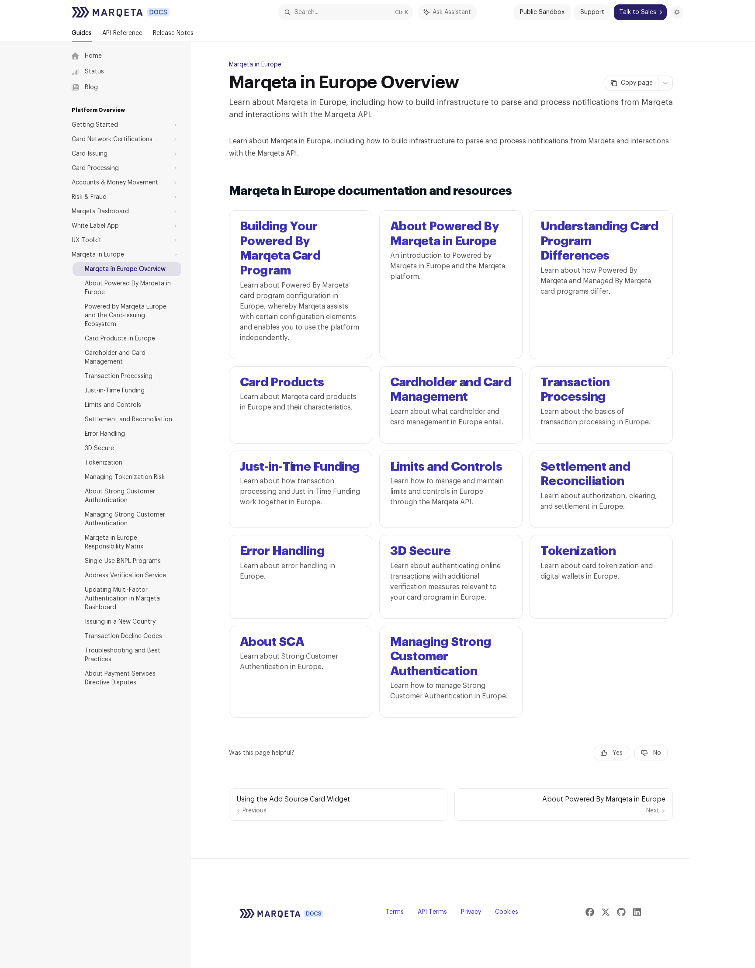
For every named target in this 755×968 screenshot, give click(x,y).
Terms (394, 912)
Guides (82, 33)
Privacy (471, 912)
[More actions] (665, 83)
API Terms (432, 912)
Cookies (506, 912)
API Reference (122, 33)
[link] (300, 284)
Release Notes (173, 33)
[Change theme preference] (676, 12)
